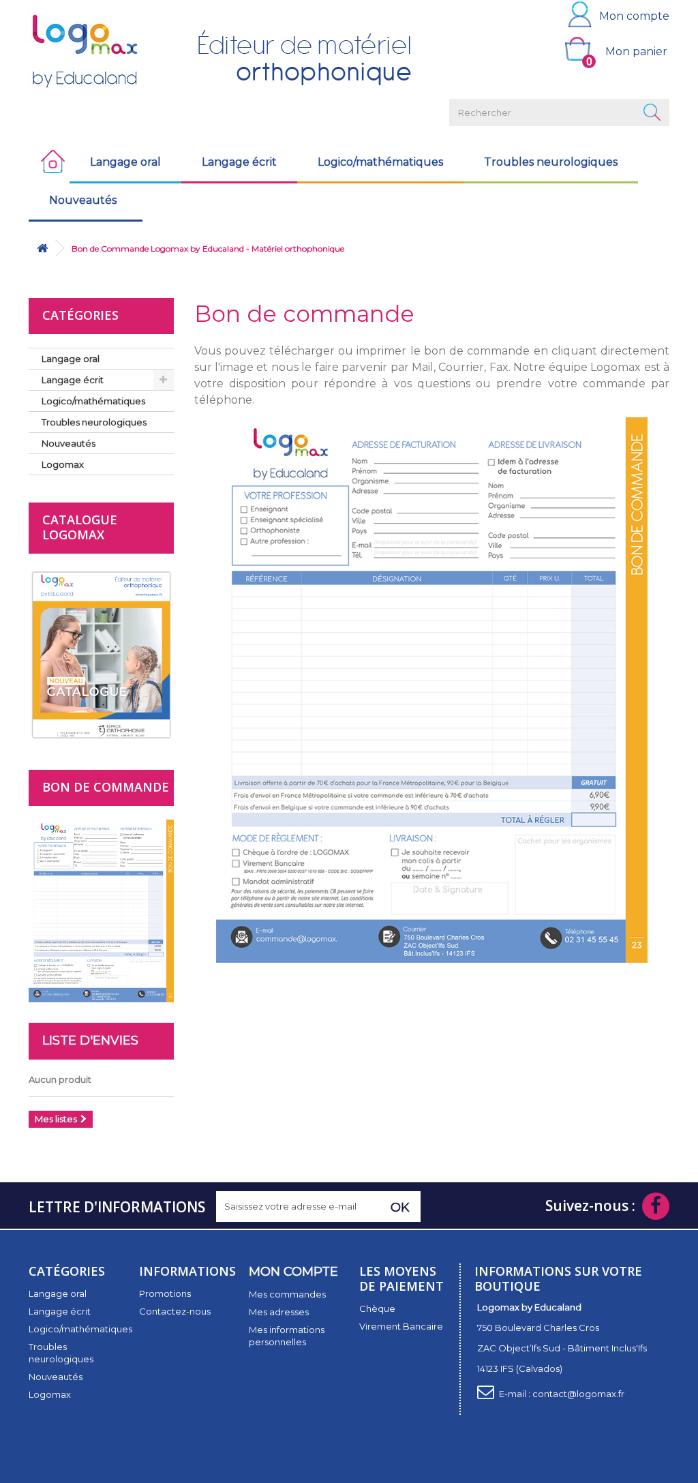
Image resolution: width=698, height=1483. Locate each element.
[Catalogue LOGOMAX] (101, 653)
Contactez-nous (175, 1311)
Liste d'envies (90, 1040)
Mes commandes (287, 1294)
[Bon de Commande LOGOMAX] (101, 909)
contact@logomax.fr (578, 1393)
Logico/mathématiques (380, 161)
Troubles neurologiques (551, 161)
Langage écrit (239, 161)
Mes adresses (279, 1311)
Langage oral (125, 161)
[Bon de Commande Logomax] (432, 693)
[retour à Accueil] (42, 248)
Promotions (165, 1293)
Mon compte (634, 16)
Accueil (49, 162)
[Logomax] (101, 51)
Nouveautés (83, 200)
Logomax (63, 464)
